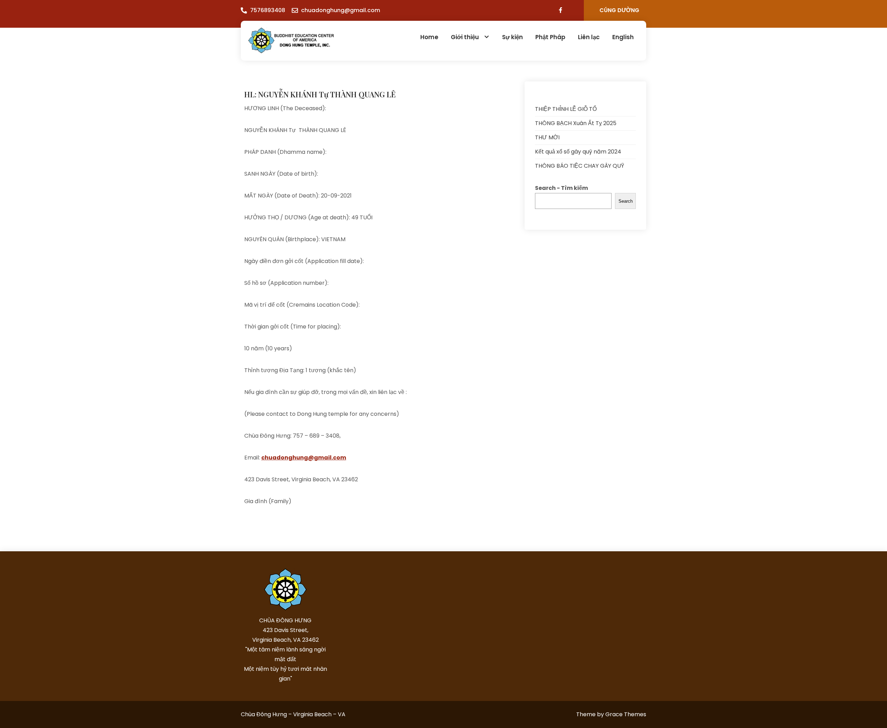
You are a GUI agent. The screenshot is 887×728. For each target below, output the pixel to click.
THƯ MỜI (547, 137)
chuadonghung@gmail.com (340, 10)
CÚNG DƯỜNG (619, 10)
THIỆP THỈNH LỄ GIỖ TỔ (566, 109)
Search (625, 201)
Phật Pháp (550, 37)
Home (429, 37)
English (623, 37)
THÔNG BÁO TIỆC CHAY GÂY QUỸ (579, 166)
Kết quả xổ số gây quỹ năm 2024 (578, 152)
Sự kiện (512, 37)
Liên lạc (589, 37)
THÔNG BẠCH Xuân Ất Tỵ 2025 (575, 123)
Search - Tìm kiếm (561, 188)
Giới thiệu (465, 37)
